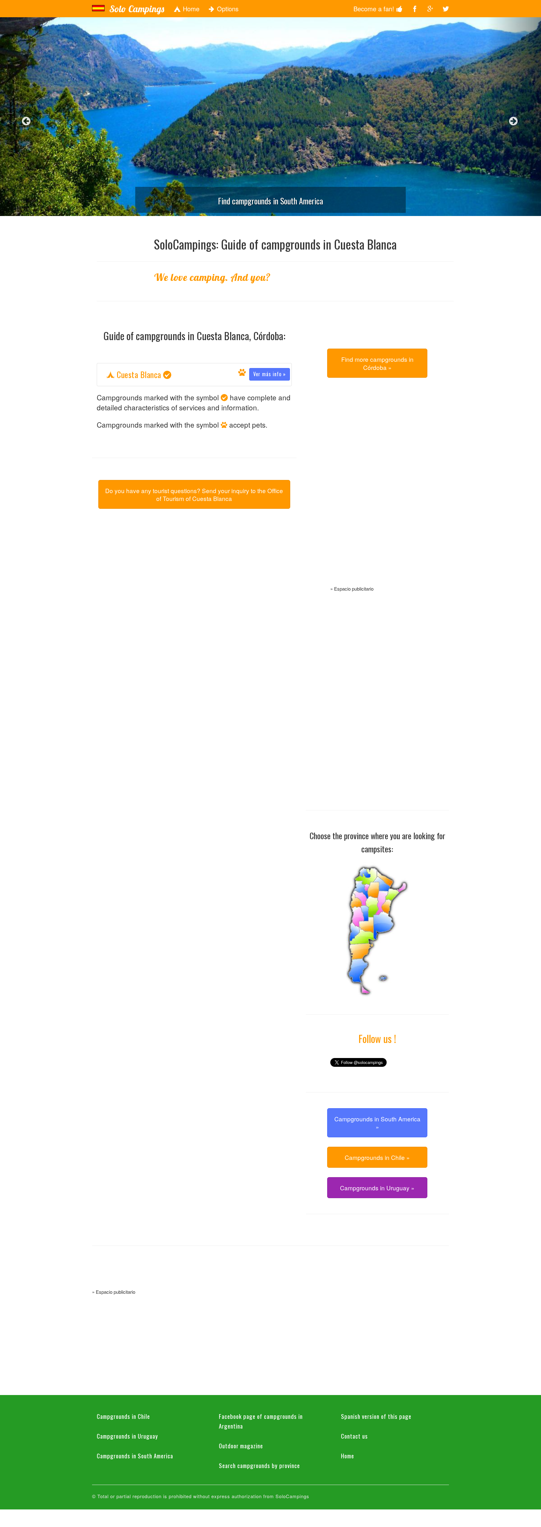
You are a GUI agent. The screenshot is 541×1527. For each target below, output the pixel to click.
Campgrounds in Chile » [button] (377, 1157)
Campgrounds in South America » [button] (377, 1122)
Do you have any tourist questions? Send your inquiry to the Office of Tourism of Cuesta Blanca (194, 494)
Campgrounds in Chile (123, 1416)
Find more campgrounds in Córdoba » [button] (377, 363)
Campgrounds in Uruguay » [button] (377, 1187)
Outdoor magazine (241, 1445)
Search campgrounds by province (259, 1465)
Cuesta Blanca (200, 374)
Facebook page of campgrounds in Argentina (261, 1421)
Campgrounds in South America (135, 1455)
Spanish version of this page (376, 1416)
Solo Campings (136, 9)
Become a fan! (374, 8)
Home (190, 8)
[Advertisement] (377, 489)
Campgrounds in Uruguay (127, 1435)
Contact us (354, 1435)
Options (227, 8)
